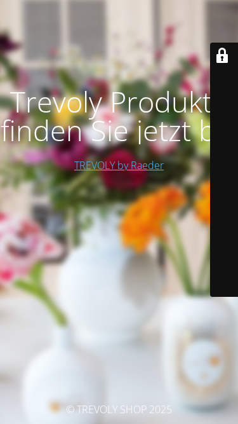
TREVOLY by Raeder (119, 165)
